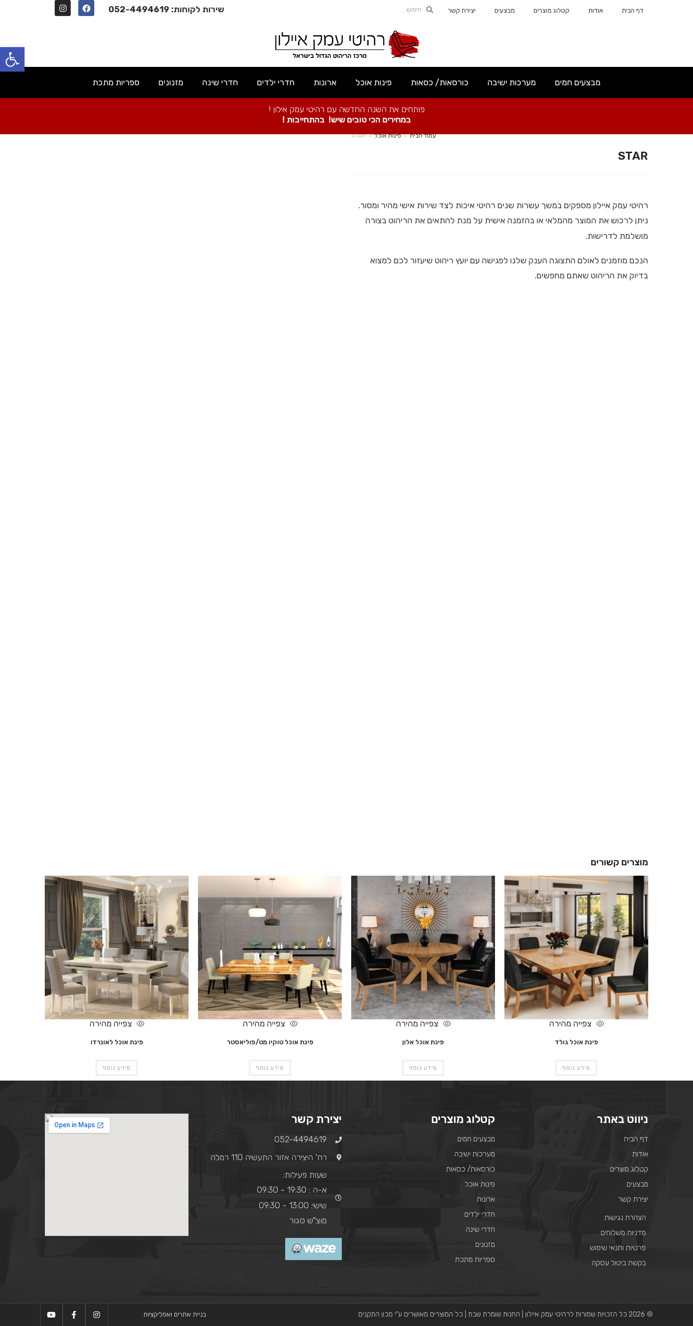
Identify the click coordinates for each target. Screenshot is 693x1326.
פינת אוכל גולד (576, 1042)
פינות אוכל (373, 82)
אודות (595, 11)
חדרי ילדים (276, 82)
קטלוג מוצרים (551, 11)
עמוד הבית (423, 135)
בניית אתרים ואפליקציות (174, 1314)
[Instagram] (63, 8)
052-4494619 (138, 9)
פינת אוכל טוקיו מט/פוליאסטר (270, 1042)
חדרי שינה (220, 82)
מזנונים (170, 82)
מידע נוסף (576, 1068)
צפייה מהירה (571, 1023)
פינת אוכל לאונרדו (117, 1042)
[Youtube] (51, 1314)
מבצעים (505, 11)
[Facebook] (86, 8)
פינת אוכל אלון (423, 1042)
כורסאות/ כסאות (440, 82)
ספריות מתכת (116, 82)
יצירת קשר (462, 11)
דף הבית (633, 11)
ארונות (325, 82)
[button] (12, 59)
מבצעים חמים (578, 82)
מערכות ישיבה (511, 82)
